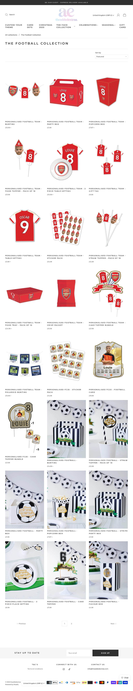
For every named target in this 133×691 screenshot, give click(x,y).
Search (12, 15)
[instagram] (63, 669)
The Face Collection (63, 26)
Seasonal (108, 25)
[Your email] (79, 653)
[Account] (118, 15)
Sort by (98, 52)
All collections (11, 35)
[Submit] (8, 14)
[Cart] (124, 15)
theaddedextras (15, 682)
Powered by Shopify (12, 684)
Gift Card (122, 26)
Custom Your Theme (13, 26)
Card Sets (30, 26)
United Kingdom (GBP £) (102, 15)
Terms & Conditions (35, 669)
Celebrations (88, 25)
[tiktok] (69, 669)
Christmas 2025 (45, 26)
